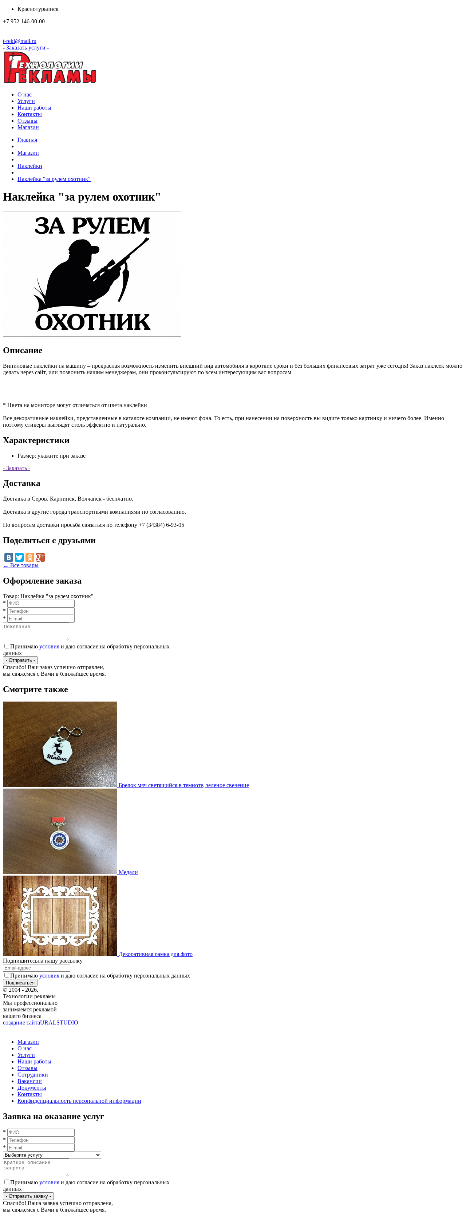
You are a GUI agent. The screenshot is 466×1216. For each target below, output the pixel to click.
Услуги (26, 101)
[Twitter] (19, 557)
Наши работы (34, 107)
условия (49, 646)
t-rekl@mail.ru (19, 41)
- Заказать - (16, 468)
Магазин (28, 127)
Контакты (29, 114)
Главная (27, 140)
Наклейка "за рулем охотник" (54, 179)
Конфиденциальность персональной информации (79, 1101)
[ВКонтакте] (8, 557)
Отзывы (27, 121)
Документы (31, 1088)
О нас (24, 94)
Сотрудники (32, 1074)
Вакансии (29, 1081)
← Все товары (21, 565)
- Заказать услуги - (26, 47)
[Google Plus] (40, 557)
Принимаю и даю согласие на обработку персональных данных (100, 975)
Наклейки (29, 166)
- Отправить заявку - (28, 1196)
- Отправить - (20, 660)
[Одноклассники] (29, 557)
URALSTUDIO (40, 1022)
